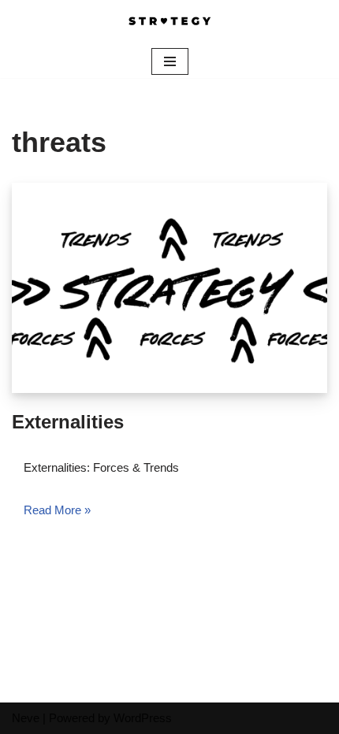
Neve (25, 718)
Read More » (57, 510)
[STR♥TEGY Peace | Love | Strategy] (169, 22)
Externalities (68, 421)
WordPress (143, 718)
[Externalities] (169, 288)
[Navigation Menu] (169, 61)
